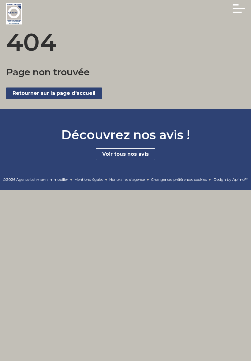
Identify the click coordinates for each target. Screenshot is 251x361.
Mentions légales (88, 179)
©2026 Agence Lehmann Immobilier (35, 179)
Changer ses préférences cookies (179, 179)
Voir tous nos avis (125, 154)
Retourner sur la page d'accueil (54, 93)
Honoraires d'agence (127, 179)
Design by (230, 179)
